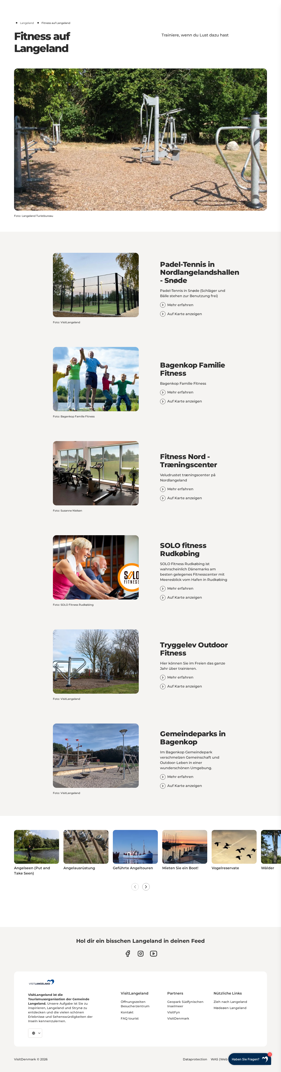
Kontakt (127, 1012)
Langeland (27, 23)
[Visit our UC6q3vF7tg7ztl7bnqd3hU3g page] (153, 953)
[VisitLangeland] (41, 982)
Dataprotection (195, 1059)
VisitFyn (173, 1012)
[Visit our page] (127, 953)
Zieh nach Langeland (230, 1002)
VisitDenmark (178, 1018)
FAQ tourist (130, 1018)
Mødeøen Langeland (230, 1008)
